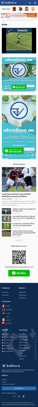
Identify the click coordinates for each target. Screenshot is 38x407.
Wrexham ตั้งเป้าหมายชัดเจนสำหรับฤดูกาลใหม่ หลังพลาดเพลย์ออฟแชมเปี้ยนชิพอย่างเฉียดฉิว (24, 233)
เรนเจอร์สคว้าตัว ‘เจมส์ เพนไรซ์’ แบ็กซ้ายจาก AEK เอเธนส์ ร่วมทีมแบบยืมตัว (24, 225)
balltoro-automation (7, 199)
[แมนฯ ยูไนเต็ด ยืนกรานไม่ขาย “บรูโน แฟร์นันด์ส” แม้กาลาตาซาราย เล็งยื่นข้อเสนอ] (6, 219)
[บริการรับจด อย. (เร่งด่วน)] (19, 91)
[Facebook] (14, 396)
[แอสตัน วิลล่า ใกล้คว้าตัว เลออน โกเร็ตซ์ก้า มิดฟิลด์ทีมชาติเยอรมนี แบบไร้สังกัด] (19, 179)
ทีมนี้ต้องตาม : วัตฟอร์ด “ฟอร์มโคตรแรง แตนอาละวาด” (20, 20)
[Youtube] (23, 396)
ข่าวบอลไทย (5, 292)
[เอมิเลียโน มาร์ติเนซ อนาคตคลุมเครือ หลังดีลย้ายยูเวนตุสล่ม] (6, 211)
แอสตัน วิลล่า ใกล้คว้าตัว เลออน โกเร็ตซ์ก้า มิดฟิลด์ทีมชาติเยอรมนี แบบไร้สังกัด (16, 195)
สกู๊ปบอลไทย (22, 292)
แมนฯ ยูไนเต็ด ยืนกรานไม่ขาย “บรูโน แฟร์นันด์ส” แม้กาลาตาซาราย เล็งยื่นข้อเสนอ (24, 217)
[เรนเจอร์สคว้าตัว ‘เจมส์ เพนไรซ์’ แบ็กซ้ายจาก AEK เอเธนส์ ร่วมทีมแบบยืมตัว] (6, 226)
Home (3, 20)
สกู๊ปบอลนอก (22, 295)
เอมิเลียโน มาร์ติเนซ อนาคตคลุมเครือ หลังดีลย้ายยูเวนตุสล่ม (24, 210)
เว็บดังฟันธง (22, 298)
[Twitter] (19, 396)
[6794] (19, 53)
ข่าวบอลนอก (5, 191)
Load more (18, 240)
